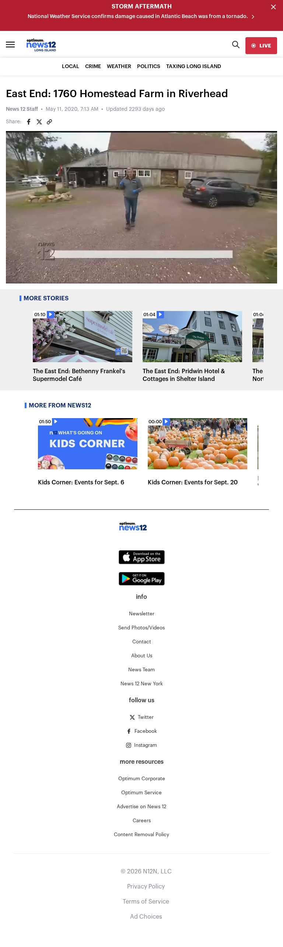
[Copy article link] (49, 122)
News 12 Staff (22, 109)
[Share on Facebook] (29, 122)
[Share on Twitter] (39, 122)
